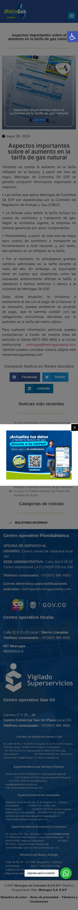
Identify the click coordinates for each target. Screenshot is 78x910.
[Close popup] (74, 427)
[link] (72, 36)
